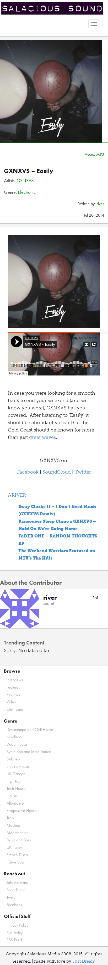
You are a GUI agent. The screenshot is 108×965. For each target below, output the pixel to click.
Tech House (16, 788)
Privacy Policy (17, 925)
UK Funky (14, 847)
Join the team (17, 882)
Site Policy (15, 932)
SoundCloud (56, 472)
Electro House (18, 766)
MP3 (100, 154)
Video (11, 702)
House (12, 796)
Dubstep (13, 759)
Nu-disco (14, 737)
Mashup (13, 825)
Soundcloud (16, 890)
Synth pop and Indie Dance (29, 751)
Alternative (15, 803)
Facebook (28, 472)
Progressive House (22, 810)
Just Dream (83, 961)
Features (13, 687)
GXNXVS (25, 180)
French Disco (17, 854)
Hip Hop (13, 781)
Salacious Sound (52, 8)
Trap (10, 818)
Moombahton (18, 832)
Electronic (27, 192)
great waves (42, 437)
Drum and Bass (19, 840)
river (100, 203)
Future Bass (16, 862)
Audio (89, 154)
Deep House (17, 744)
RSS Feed (14, 940)
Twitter (83, 472)
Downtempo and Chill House (30, 729)
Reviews (13, 694)
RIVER (19, 495)
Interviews (15, 680)
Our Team (15, 709)
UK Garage (16, 773)
